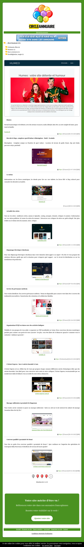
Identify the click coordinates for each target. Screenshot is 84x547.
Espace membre (38, 529)
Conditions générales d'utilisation (42, 533)
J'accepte (57, 545)
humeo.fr (7, 132)
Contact (65, 529)
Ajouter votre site (42, 518)
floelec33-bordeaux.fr (42, 279)
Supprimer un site (56, 529)
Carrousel (47, 529)
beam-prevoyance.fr (42, 316)
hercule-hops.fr (42, 165)
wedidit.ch (42, 355)
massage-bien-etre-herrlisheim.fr (42, 430)
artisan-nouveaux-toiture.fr (42, 466)
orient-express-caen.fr (42, 393)
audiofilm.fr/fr (42, 240)
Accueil (18, 529)
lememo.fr (42, 202)
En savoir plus (47, 545)
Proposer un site (27, 529)
